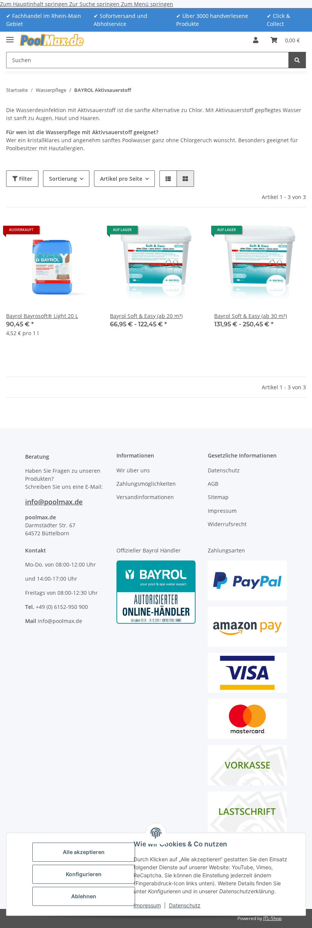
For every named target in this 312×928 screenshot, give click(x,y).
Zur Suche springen (95, 4)
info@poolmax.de (54, 501)
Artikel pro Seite (121, 178)
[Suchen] (297, 60)
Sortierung (63, 178)
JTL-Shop (272, 918)
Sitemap (218, 497)
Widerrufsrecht (227, 524)
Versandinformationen (145, 497)
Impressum (147, 905)
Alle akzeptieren (84, 852)
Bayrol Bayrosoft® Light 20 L (42, 316)
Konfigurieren (84, 874)
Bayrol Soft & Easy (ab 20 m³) (146, 316)
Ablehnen (83, 896)
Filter (25, 178)
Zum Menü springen (147, 4)
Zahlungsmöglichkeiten (146, 483)
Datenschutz (185, 905)
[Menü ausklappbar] (10, 36)
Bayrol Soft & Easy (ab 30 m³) (250, 316)
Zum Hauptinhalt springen (34, 4)
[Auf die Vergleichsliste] (84, 232)
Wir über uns (133, 470)
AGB (213, 483)
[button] (255, 40)
